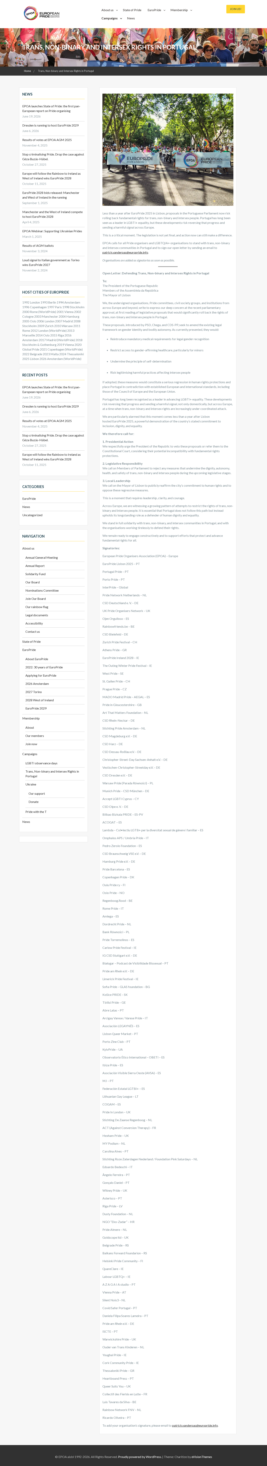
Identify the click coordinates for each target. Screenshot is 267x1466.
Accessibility (34, 623)
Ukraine (30, 784)
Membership (179, 10)
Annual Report (35, 566)
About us (107, 10)
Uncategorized (32, 515)
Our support (37, 793)
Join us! (235, 9)
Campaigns (109, 18)
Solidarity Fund (35, 574)
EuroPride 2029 (36, 708)
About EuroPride (36, 659)
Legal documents (36, 615)
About (29, 727)
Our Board (32, 582)
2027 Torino (33, 692)
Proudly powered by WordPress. (140, 1457)
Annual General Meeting (41, 557)
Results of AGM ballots (38, 245)
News (131, 18)
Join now (31, 744)
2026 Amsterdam (37, 683)
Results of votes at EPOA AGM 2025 (47, 140)
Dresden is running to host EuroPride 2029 (50, 125)
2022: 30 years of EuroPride (44, 667)
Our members (34, 736)
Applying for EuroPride (40, 675)
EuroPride (154, 10)
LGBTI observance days (41, 763)
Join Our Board (35, 598)
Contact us (32, 631)
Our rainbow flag (36, 607)
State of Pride (132, 10)
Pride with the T (36, 811)
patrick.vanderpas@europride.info (125, 252)
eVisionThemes (202, 1457)
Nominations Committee (42, 590)
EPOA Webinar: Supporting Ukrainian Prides (52, 231)
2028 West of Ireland (39, 700)
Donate (34, 801)
